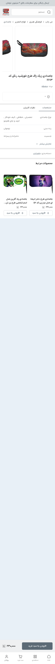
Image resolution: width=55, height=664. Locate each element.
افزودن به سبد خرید (37, 646)
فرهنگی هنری (35, 21)
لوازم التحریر (20, 21)
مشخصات (46, 107)
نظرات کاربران (29, 107)
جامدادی (7, 21)
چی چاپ (49, 21)
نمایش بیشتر (45, 143)
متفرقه (45, 86)
